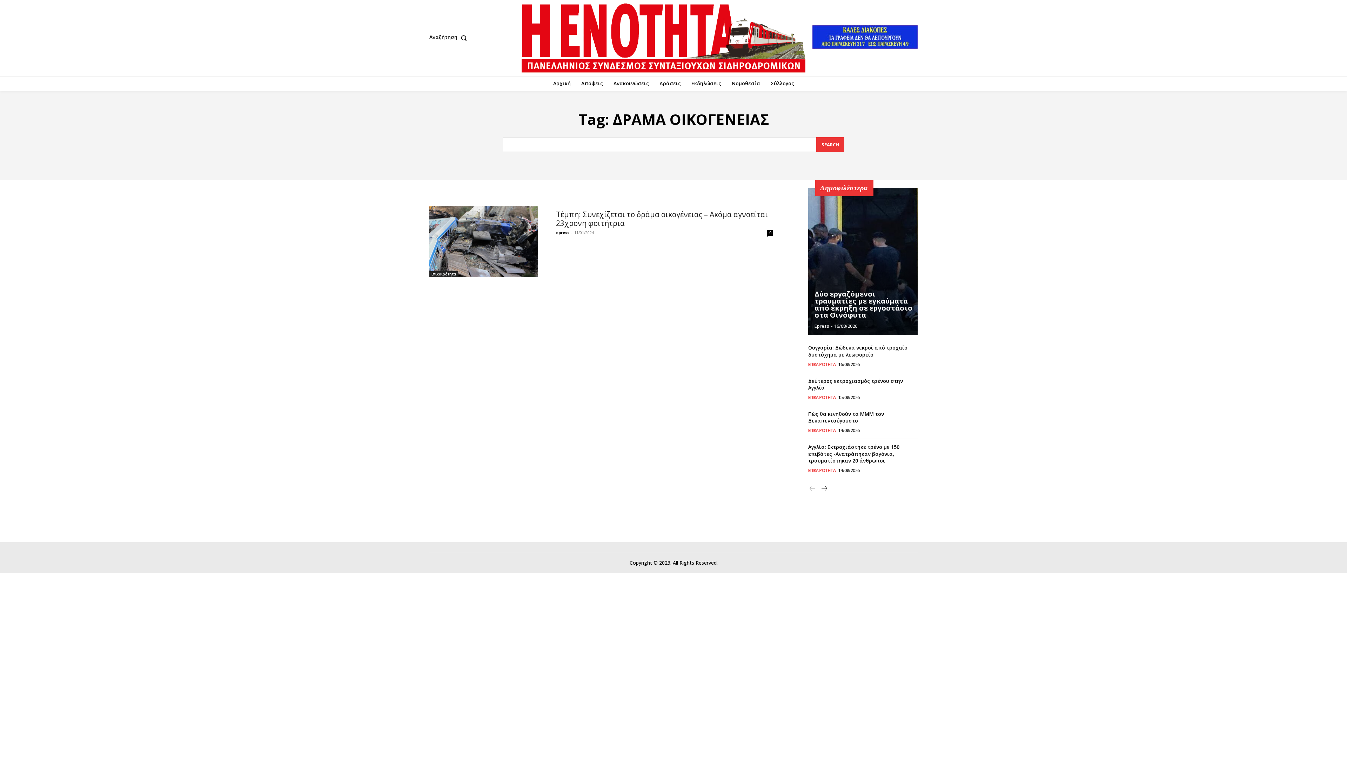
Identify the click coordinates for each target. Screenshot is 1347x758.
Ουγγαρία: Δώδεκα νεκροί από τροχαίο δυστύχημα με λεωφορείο (857, 351)
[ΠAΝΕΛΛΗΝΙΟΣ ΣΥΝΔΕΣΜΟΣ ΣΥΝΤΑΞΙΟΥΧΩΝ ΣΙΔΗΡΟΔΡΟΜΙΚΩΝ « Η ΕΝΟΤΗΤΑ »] (663, 38)
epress (562, 232)
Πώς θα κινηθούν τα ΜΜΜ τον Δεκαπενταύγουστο (846, 417)
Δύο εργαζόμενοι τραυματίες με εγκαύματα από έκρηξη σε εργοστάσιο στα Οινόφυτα (863, 304)
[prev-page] (812, 488)
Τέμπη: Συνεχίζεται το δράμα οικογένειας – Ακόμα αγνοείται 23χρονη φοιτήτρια (662, 219)
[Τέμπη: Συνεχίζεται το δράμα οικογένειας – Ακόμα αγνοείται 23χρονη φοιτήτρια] (483, 241)
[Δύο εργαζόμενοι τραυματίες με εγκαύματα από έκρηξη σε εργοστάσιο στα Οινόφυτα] (863, 261)
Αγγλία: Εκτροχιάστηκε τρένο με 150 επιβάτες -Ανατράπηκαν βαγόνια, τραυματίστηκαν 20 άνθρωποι (853, 454)
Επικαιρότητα (443, 274)
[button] (449, 38)
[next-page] (823, 488)
